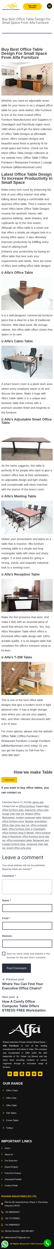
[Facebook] (9, 1074)
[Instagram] (16, 1074)
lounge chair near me (13, 813)
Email (6, 918)
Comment (9, 875)
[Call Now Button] (47, 1243)
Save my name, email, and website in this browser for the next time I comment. (28, 955)
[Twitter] (28, 1074)
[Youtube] (40, 1074)
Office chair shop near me (15, 825)
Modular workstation (36, 821)
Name (6, 900)
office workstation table (19, 840)
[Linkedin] (22, 1074)
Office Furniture (27, 806)
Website (7, 935)
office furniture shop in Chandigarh (27, 829)
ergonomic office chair (36, 810)
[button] (49, 6)
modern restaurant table (28, 817)
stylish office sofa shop (19, 848)
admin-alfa (38, 802)
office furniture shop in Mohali (18, 832)
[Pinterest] (34, 1074)
